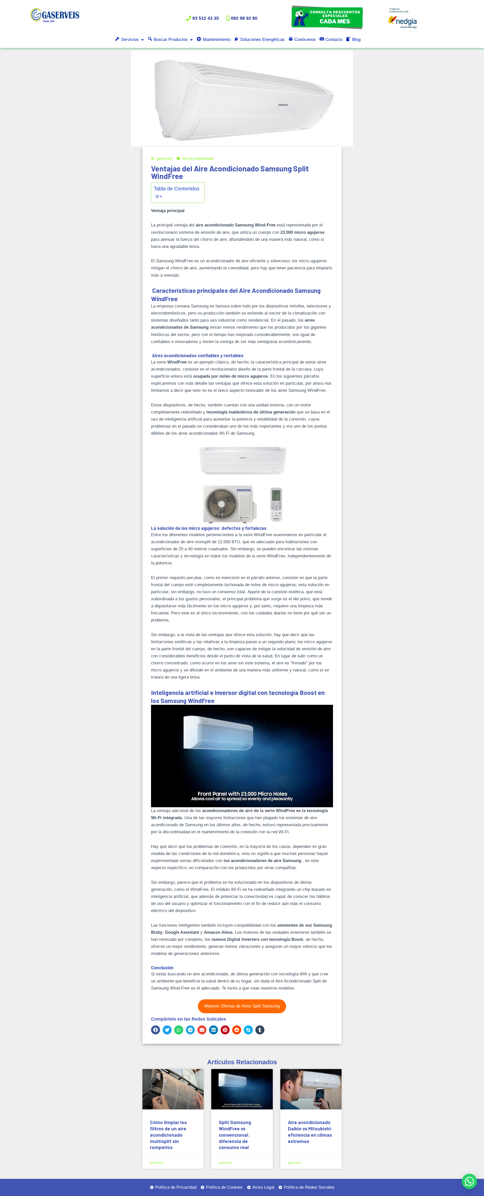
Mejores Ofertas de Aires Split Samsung (242, 1006)
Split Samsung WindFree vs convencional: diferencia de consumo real (235, 1134)
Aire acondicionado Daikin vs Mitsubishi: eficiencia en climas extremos (310, 1131)
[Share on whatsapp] (178, 1029)
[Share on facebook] (155, 1029)
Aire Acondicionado (198, 158)
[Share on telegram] (190, 1029)
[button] (469, 1181)
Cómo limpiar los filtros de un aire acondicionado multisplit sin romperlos (168, 1134)
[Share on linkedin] (213, 1029)
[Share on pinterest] (225, 1029)
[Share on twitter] (167, 1029)
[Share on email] (201, 1029)
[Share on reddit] (236, 1029)
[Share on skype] (248, 1029)
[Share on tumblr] (259, 1029)
